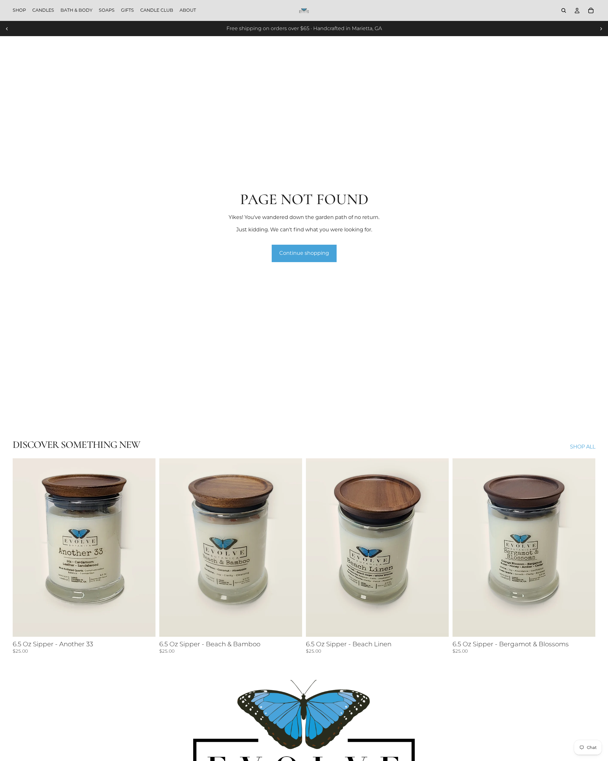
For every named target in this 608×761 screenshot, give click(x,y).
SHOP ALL (582, 447)
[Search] (564, 10)
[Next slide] (601, 28)
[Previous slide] (7, 28)
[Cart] (591, 10)
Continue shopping (304, 253)
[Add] (145, 627)
